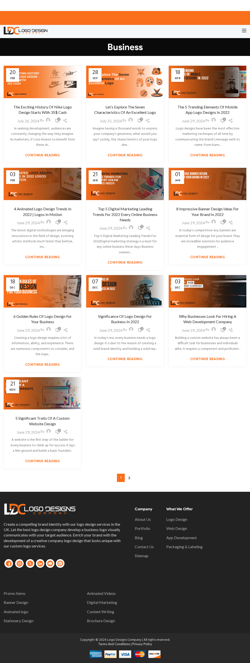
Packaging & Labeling (184, 546)
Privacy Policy (142, 644)
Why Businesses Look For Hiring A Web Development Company (207, 319)
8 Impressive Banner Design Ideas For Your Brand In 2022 (207, 211)
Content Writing (100, 611)
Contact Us (144, 546)
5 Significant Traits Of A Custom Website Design (42, 421)
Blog (139, 537)
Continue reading (42, 155)
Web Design (176, 528)
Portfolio (142, 528)
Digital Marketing (102, 602)
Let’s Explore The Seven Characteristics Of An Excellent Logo (125, 110)
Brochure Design (101, 620)
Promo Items (14, 593)
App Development (181, 537)
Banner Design (16, 602)
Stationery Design (18, 620)
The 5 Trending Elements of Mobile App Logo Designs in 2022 (207, 110)
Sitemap (141, 555)
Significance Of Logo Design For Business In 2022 (125, 319)
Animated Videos (101, 593)
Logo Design (176, 519)
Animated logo (16, 611)
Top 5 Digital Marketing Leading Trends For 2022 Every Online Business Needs (125, 214)
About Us (143, 519)
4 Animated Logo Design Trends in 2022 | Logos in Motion (42, 211)
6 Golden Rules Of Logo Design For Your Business (42, 319)
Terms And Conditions (114, 644)
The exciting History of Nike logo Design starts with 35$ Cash (42, 110)
